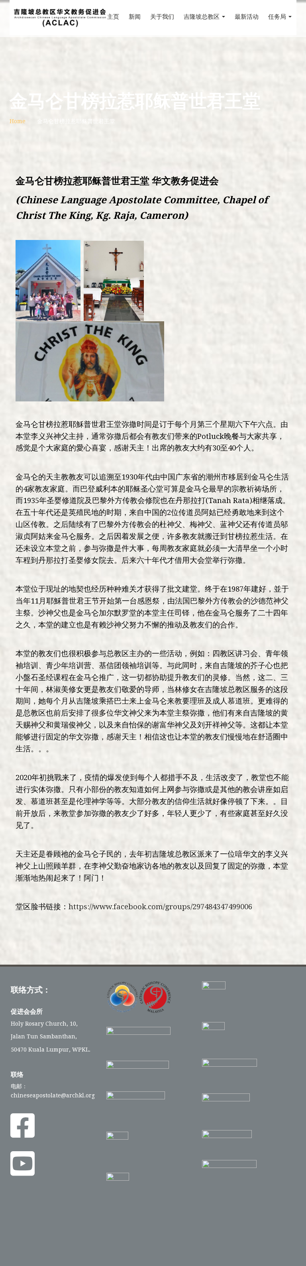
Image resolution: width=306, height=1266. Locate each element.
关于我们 (162, 16)
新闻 (135, 16)
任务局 (278, 16)
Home (18, 121)
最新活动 (247, 16)
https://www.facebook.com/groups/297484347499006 (160, 906)
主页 (113, 16)
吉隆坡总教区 (202, 16)
